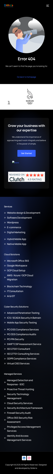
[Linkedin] (24, 458)
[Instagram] (29, 458)
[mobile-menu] (47, 5)
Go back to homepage (26, 77)
